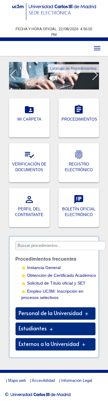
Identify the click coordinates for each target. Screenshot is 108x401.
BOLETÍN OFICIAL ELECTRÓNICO (78, 209)
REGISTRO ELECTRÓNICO (79, 164)
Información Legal (76, 380)
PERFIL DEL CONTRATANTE (29, 209)
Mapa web (17, 380)
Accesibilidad (43, 380)
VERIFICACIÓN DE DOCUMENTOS (29, 164)
